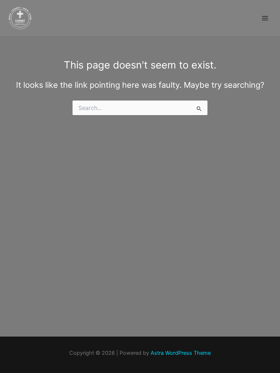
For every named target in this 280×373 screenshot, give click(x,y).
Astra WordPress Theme (181, 353)
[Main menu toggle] (265, 18)
